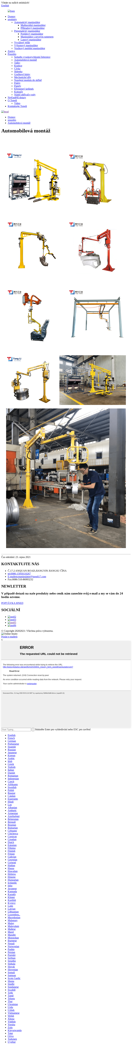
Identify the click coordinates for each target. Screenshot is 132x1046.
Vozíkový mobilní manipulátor (29, 48)
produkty (12, 19)
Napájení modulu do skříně (28, 80)
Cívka (17, 68)
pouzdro (12, 120)
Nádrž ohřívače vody (25, 94)
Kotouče (18, 91)
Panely (17, 86)
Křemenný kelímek (24, 88)
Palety (17, 83)
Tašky (17, 62)
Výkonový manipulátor (26, 45)
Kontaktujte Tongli (17, 106)
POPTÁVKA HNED (12, 603)
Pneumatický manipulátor (27, 31)
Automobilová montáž (25, 60)
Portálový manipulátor (32, 33)
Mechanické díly (22, 77)
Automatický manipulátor (27, 22)
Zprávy (11, 51)
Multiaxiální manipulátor (33, 25)
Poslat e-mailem (9, 636)
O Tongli (12, 100)
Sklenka (18, 71)
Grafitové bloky (22, 74)
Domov (11, 16)
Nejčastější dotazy (17, 97)
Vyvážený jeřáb (22, 42)
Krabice (18, 65)
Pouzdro (12, 54)
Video (17, 103)
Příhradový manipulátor (33, 28)
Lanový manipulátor (31, 39)
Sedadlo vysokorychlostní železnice (32, 57)
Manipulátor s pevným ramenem (37, 36)
